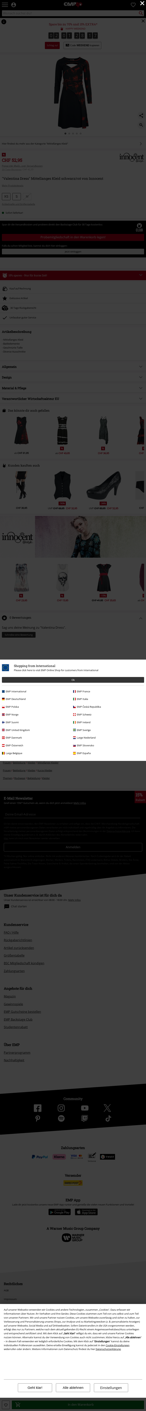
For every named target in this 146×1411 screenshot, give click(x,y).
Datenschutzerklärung (108, 1349)
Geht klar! (35, 1388)
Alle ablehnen (73, 1388)
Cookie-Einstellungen (117, 1345)
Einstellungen (111, 1387)
